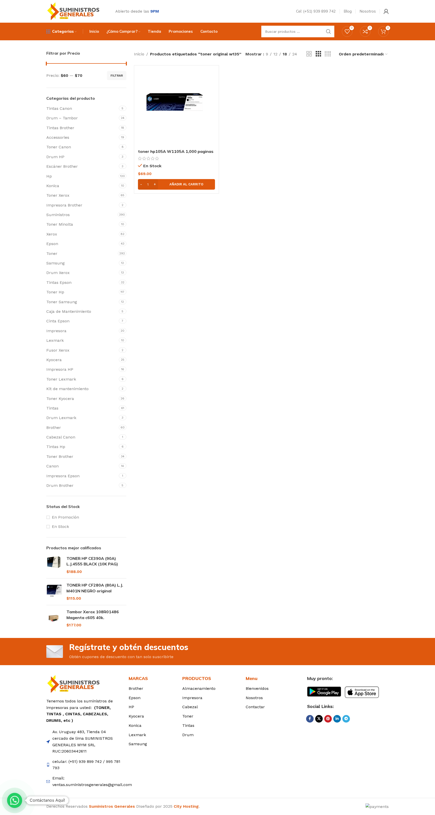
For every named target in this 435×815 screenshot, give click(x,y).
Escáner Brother (62, 166)
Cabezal (190, 706)
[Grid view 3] (318, 54)
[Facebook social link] (310, 719)
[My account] (386, 11)
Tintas (52, 408)
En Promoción (65, 517)
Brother (53, 427)
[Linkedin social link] (337, 719)
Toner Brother (59, 456)
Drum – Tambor (62, 118)
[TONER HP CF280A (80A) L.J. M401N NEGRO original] (54, 591)
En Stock (60, 526)
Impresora (56, 330)
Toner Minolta (59, 224)
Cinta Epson (57, 321)
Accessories (57, 137)
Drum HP (55, 156)
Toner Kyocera (60, 398)
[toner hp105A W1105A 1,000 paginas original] (176, 107)
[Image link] (74, 683)
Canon (52, 466)
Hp (49, 176)
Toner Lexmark (61, 379)
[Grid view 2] (309, 54)
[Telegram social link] (346, 719)
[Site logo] (74, 11)
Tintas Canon (59, 108)
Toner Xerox (57, 195)
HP (131, 706)
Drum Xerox (58, 272)
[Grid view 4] (328, 54)
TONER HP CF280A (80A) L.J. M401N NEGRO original (94, 588)
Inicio (139, 54)
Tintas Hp (55, 446)
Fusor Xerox (57, 350)
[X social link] (319, 719)
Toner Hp (55, 292)
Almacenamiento (198, 688)
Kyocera (54, 359)
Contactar (255, 706)
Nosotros (254, 697)
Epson (52, 243)
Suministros (58, 214)
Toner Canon (58, 147)
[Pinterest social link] (328, 719)
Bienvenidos (257, 688)
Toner (51, 253)
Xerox (51, 234)
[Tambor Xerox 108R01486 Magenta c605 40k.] (54, 618)
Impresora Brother (64, 205)
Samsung (55, 263)
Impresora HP (59, 369)
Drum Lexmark (61, 417)
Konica (52, 185)
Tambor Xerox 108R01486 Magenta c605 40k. (92, 614)
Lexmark (55, 340)
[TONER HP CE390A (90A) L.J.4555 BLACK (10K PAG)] (54, 565)
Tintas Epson (58, 282)
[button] (176, 184)
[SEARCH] (328, 31)
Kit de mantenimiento (67, 388)
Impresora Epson (63, 475)
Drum (188, 734)
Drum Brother (60, 485)
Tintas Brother (60, 127)
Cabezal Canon (60, 437)
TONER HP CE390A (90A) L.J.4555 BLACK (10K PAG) (92, 561)
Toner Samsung (61, 301)
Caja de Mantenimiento (68, 311)
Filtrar (117, 75)
